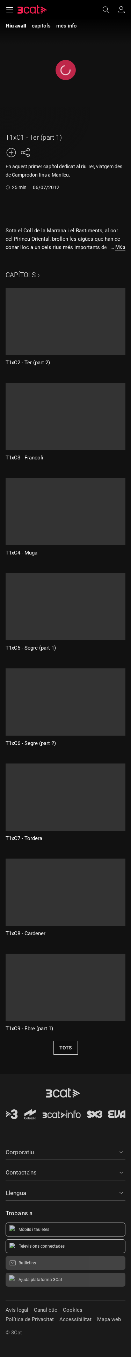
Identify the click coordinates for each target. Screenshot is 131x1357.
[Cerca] (109, 10)
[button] (65, 1151)
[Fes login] (121, 10)
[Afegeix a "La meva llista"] (11, 152)
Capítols (21, 275)
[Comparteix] (25, 152)
